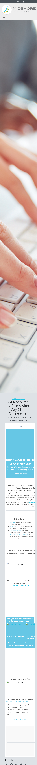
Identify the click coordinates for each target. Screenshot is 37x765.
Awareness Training (15, 530)
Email (20, 2)
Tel (14, 2)
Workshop (13, 522)
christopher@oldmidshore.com (20, 585)
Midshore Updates (18, 399)
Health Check (13, 526)
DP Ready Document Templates (19, 534)
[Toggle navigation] (3, 17)
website (30, 645)
